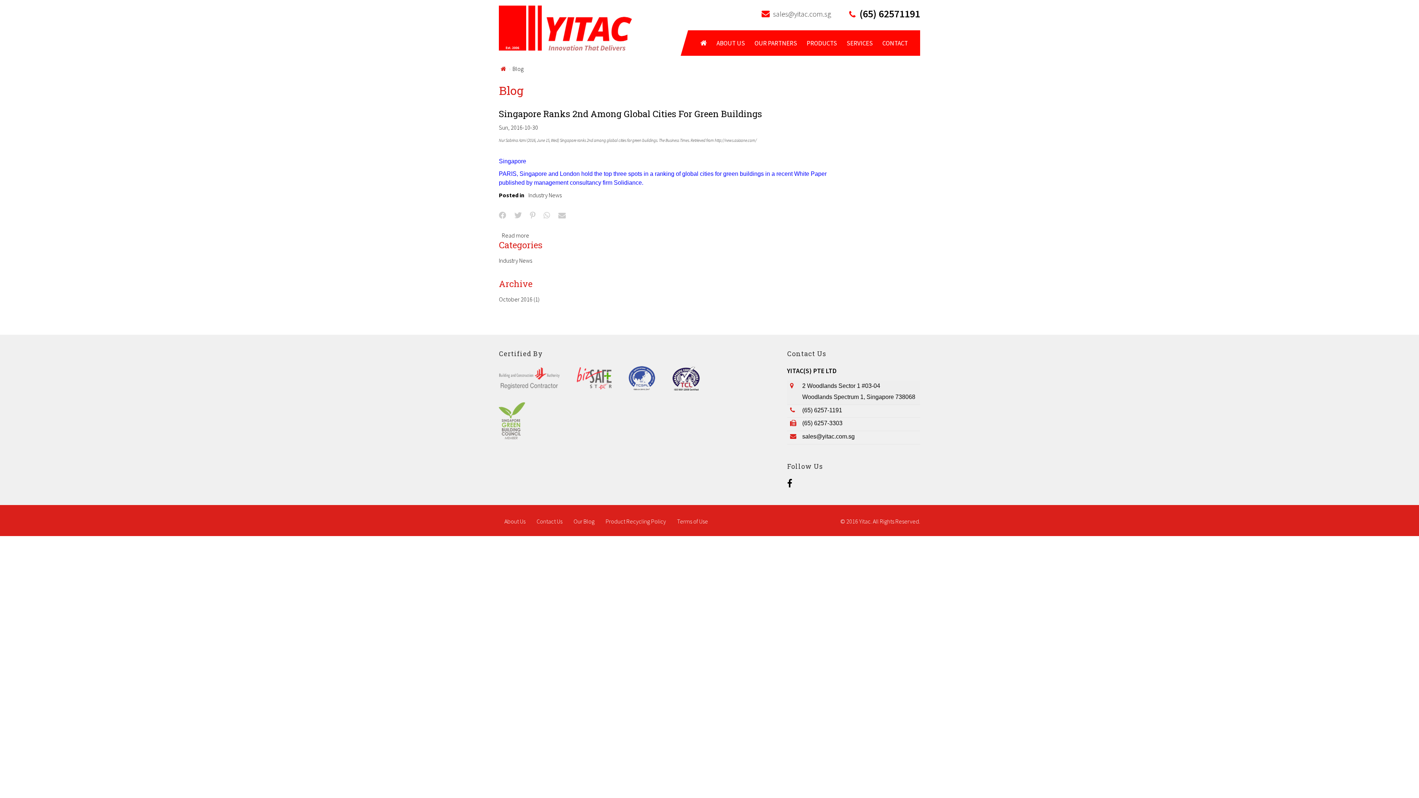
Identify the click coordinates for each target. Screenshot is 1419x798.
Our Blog (584, 521)
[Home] (565, 27)
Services (860, 43)
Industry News (545, 195)
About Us (731, 43)
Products (822, 43)
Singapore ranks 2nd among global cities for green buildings (630, 114)
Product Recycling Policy (636, 521)
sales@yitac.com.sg (802, 13)
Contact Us (549, 521)
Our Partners (776, 43)
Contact (895, 43)
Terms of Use (692, 521)
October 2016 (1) (519, 299)
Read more (515, 235)
